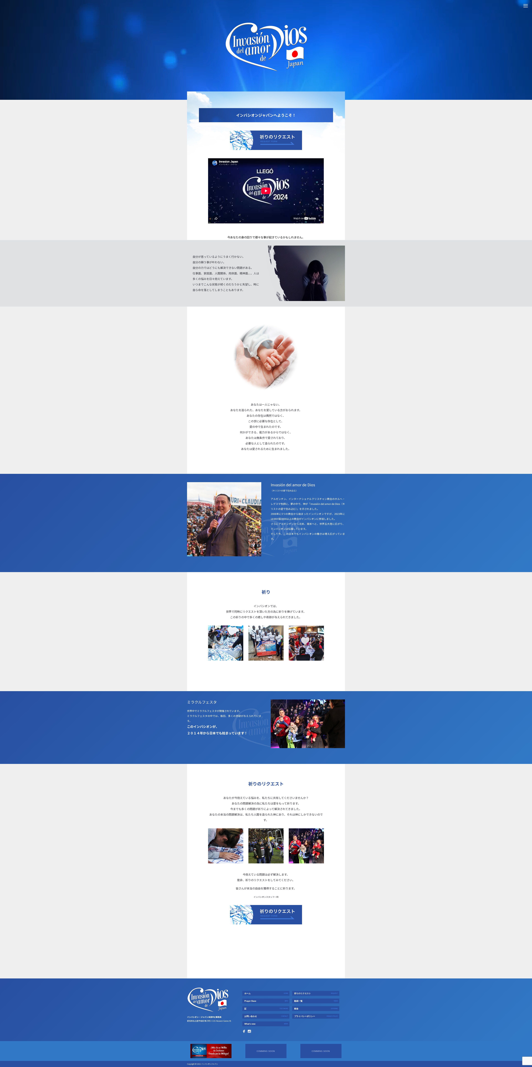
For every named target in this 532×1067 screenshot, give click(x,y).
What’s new (266, 1024)
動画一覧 (316, 1001)
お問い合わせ (266, 1016)
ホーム (266, 993)
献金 (316, 1008)
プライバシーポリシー (316, 1016)
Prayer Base (266, 1001)
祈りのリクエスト (316, 993)
